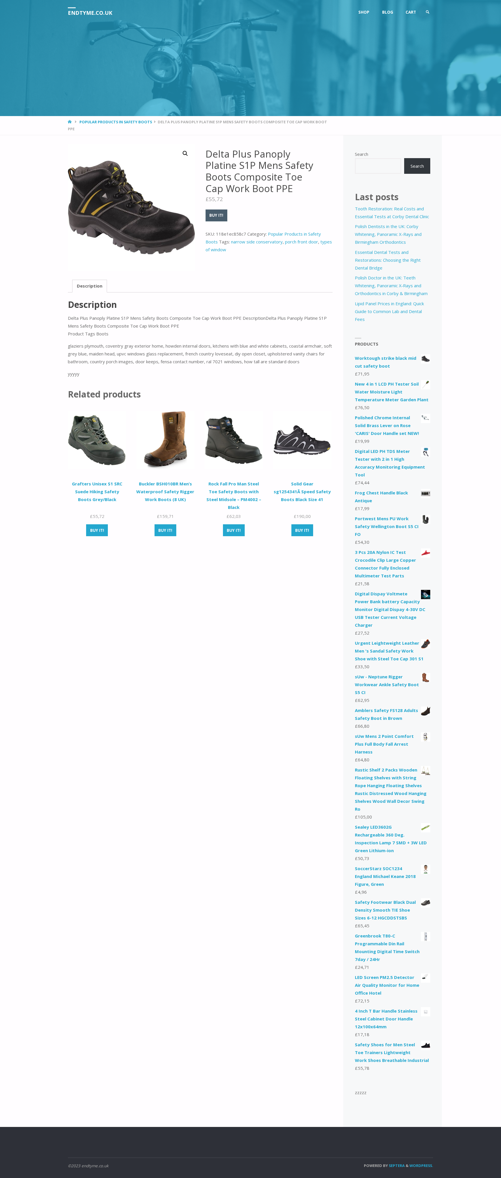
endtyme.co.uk (90, 12)
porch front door (301, 242)
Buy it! (216, 215)
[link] (427, 12)
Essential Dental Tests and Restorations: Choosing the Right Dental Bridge (388, 260)
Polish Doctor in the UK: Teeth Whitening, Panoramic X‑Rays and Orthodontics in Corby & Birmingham (391, 285)
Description (89, 286)
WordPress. (421, 1165)
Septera (396, 1165)
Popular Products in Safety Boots (115, 121)
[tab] (89, 286)
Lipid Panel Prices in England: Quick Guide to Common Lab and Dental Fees (389, 311)
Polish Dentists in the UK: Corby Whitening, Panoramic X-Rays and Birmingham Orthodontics (388, 234)
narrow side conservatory (257, 242)
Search (361, 154)
